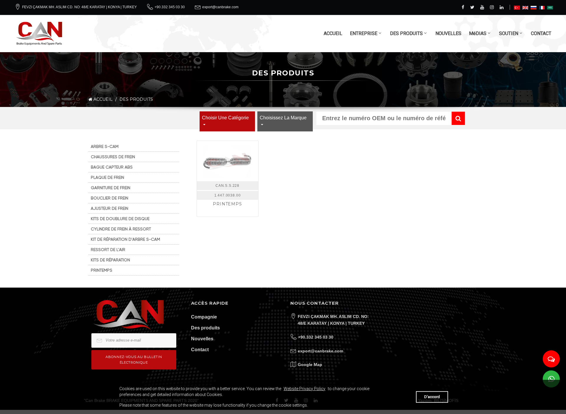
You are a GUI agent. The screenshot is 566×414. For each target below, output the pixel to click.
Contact (200, 349)
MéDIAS (477, 33)
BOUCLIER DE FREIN (109, 198)
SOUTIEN (508, 33)
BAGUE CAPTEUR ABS (112, 167)
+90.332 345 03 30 (169, 7)
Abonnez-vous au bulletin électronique (134, 359)
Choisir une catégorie (225, 117)
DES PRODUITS (406, 33)
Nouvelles (202, 338)
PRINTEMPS (101, 270)
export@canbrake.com (220, 7)
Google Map (310, 364)
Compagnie (204, 316)
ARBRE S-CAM (105, 146)
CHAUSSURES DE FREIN (113, 156)
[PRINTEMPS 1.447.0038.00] (227, 161)
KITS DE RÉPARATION (110, 260)
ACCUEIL (333, 33)
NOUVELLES (448, 33)
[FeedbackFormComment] (551, 358)
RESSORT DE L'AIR (108, 249)
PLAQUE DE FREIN (107, 177)
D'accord (432, 397)
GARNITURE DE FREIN (110, 187)
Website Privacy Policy (304, 388)
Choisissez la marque (283, 117)
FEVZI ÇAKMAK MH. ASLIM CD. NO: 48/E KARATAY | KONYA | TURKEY (79, 7)
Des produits (205, 327)
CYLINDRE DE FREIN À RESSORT (121, 229)
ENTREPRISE (363, 33)
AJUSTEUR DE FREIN (109, 208)
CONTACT (541, 33)
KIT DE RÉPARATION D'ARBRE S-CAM (125, 239)
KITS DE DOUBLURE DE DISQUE (120, 218)
